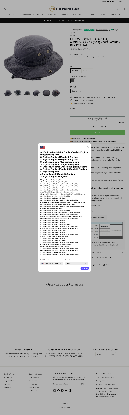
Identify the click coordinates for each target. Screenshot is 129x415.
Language (70, 259)
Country (44, 259)
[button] (88, 147)
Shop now (84, 268)
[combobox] (50, 264)
